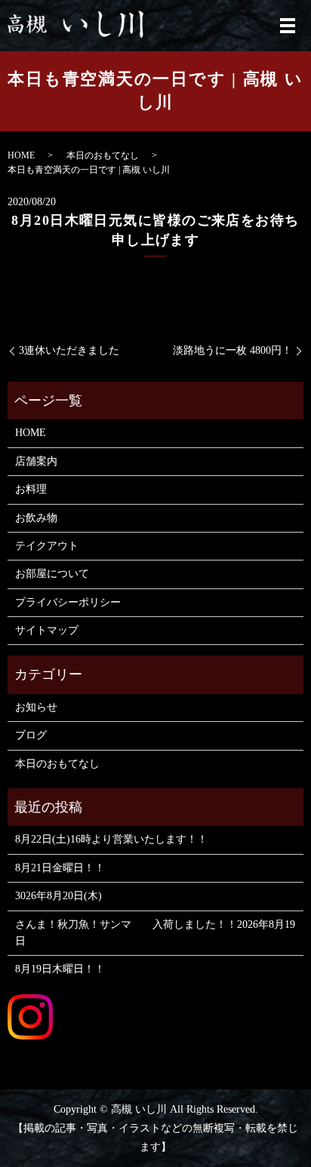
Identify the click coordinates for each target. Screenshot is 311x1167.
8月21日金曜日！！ (60, 868)
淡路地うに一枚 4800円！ (232, 350)
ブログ (31, 735)
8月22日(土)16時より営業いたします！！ (111, 839)
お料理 (31, 489)
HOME (21, 155)
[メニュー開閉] (287, 25)
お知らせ (36, 707)
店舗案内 (36, 461)
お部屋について (52, 573)
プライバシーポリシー (68, 602)
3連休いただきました (69, 350)
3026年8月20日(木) (58, 895)
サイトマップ (47, 630)
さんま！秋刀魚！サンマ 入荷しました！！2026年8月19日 (155, 933)
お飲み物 (36, 518)
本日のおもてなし (102, 155)
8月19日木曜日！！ (60, 969)
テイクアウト (47, 545)
